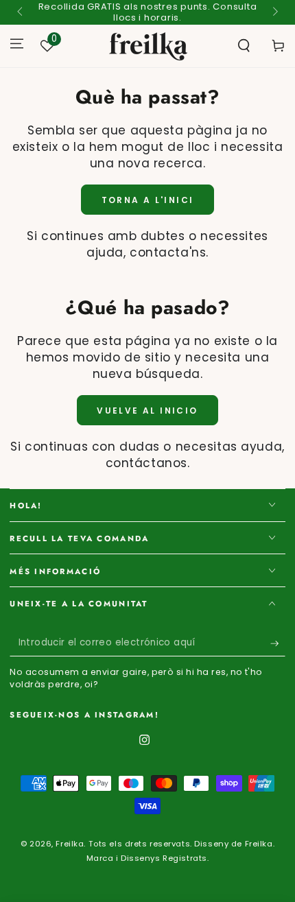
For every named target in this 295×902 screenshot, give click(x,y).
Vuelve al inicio (147, 410)
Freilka (70, 843)
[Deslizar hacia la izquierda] (21, 12)
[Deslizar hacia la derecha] (274, 12)
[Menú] (17, 43)
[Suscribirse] (277, 643)
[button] (244, 46)
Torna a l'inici (148, 200)
